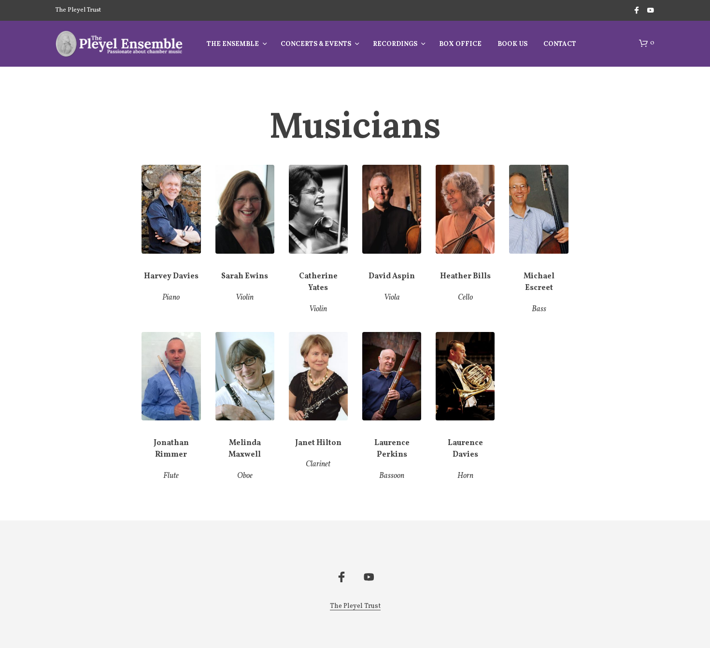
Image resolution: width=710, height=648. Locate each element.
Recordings (395, 44)
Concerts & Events (316, 44)
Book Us (512, 44)
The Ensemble (233, 44)
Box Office (460, 44)
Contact (559, 44)
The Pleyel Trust (78, 10)
